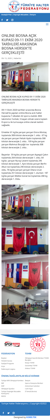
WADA (3, 396)
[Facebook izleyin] (2, 20)
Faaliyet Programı (7, 363)
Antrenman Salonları (32, 386)
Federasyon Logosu (8, 369)
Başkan (4, 358)
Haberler (17, 58)
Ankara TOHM (30, 368)
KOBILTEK (31, 417)
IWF (2, 383)
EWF (2, 386)
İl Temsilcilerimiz (31, 391)
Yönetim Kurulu (6, 361)
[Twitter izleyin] (7, 20)
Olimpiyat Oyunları (7, 389)
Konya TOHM (29, 363)
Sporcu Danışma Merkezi (34, 383)
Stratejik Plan (6, 15)
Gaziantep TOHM (31, 365)
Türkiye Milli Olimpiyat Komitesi (12, 380)
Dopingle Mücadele (20, 15)
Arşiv (3, 366)
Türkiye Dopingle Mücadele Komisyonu (11, 392)
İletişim (32, 15)
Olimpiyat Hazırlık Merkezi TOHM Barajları (37, 359)
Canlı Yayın (29, 389)
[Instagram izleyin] (12, 20)
